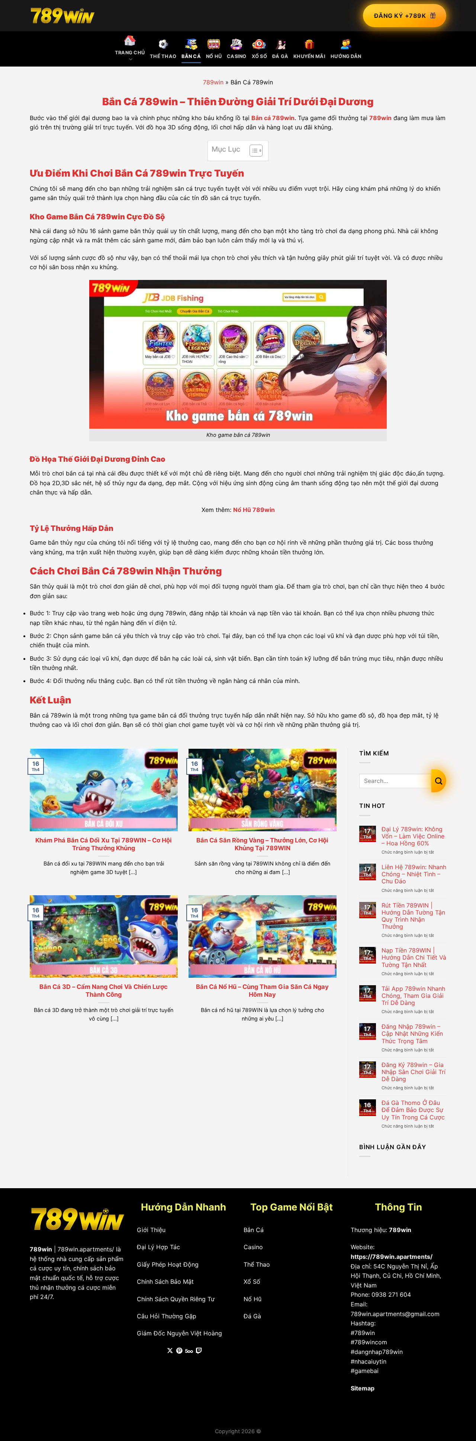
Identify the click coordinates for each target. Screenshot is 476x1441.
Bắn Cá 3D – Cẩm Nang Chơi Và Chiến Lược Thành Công (103, 991)
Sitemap (362, 1388)
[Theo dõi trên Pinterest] (179, 1351)
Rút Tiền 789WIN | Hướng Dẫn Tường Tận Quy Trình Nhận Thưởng (413, 916)
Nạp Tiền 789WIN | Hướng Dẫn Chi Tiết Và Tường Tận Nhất (414, 957)
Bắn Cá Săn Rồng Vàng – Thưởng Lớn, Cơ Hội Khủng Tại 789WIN (262, 844)
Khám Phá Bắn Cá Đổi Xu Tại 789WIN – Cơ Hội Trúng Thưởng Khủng (103, 844)
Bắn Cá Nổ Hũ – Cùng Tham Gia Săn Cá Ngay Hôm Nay (262, 991)
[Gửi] (438, 780)
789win (213, 82)
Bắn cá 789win (273, 118)
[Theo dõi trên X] (170, 1351)
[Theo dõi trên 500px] (189, 1351)
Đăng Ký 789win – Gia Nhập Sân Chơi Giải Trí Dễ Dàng (414, 1072)
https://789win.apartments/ (391, 1256)
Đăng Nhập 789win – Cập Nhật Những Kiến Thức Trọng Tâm (412, 1033)
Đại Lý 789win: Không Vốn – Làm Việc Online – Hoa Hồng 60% (413, 836)
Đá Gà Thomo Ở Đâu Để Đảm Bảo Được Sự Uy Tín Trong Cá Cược (413, 1110)
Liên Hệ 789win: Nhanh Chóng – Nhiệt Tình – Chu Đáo (414, 874)
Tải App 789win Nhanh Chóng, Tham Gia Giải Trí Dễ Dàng (413, 995)
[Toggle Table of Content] (252, 150)
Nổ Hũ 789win (254, 509)
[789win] (63, 15)
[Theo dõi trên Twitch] (199, 1351)
